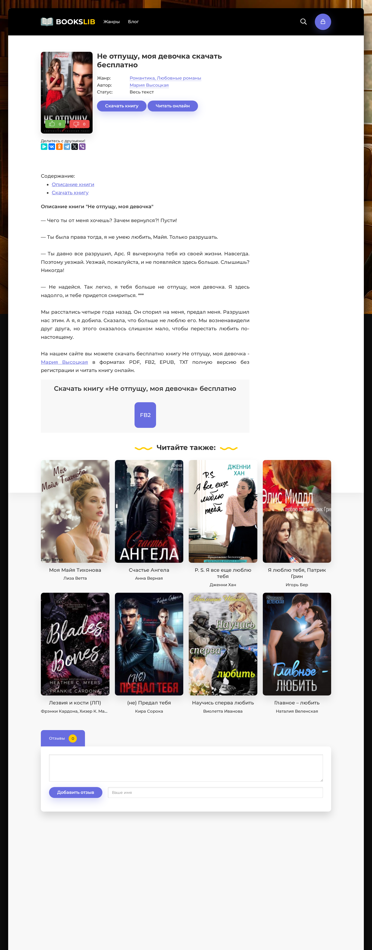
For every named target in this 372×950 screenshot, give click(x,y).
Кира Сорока (149, 711)
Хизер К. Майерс (97, 711)
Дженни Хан (223, 584)
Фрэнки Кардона (59, 711)
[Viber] (82, 146)
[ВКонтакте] (51, 146)
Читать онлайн (173, 105)
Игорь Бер (297, 584)
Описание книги (73, 184)
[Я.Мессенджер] (44, 146)
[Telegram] (67, 146)
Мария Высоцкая (149, 85)
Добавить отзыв (75, 792)
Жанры (111, 21)
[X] (74, 146)
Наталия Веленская (297, 711)
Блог (133, 21)
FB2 (145, 415)
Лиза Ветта (75, 578)
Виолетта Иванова (223, 711)
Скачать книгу (121, 105)
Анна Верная (149, 578)
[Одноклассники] (59, 146)
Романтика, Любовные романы (165, 78)
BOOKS (75, 21)
